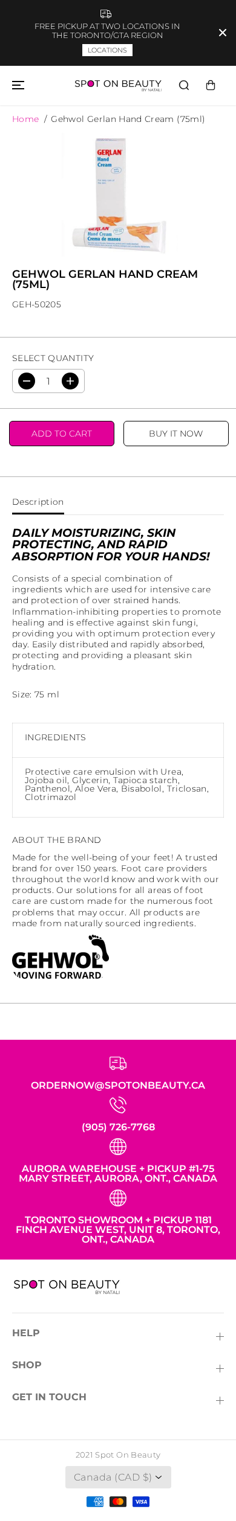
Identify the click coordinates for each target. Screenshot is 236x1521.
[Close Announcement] (222, 32)
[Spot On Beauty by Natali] (118, 85)
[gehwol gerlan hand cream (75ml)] (118, 194)
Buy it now (176, 433)
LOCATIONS (107, 50)
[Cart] (210, 85)
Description (38, 501)
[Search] (184, 85)
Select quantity (53, 358)
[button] (16, 85)
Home (25, 119)
